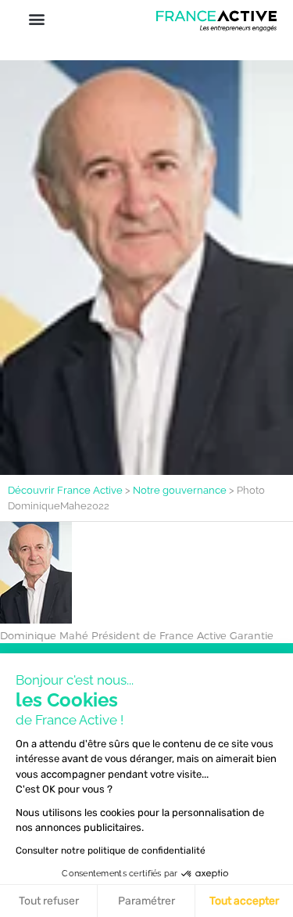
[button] (36, 18)
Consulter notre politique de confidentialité (110, 850)
